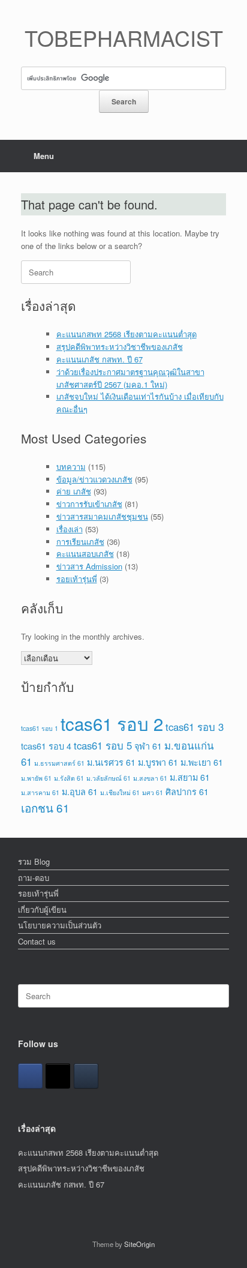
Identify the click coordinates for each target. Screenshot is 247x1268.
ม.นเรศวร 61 (111, 762)
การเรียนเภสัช (80, 541)
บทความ (71, 466)
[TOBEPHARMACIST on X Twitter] (58, 1076)
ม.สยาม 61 (190, 777)
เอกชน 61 (45, 807)
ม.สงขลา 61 (150, 778)
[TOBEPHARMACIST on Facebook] (30, 1076)
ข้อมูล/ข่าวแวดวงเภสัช (94, 479)
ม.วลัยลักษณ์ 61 (108, 778)
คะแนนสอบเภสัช (85, 553)
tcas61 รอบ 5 (103, 745)
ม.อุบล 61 (80, 791)
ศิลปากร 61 (187, 791)
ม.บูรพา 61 (158, 762)
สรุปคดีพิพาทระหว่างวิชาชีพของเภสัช (119, 346)
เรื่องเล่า (69, 529)
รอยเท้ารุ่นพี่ (76, 578)
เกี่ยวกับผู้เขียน (42, 909)
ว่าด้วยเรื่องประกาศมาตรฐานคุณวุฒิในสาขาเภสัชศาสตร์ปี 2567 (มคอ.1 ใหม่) (130, 378)
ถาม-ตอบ (33, 877)
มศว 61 (152, 792)
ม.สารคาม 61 (40, 792)
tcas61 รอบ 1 (39, 728)
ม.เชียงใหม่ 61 (120, 792)
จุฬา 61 (148, 745)
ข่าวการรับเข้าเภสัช (89, 503)
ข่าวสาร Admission (89, 566)
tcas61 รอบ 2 (112, 723)
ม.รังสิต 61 (69, 778)
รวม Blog (34, 861)
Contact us (37, 941)
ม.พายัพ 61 (36, 778)
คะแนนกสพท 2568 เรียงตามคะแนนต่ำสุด (126, 334)
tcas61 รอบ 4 (46, 745)
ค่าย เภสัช (73, 491)
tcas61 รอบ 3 (194, 727)
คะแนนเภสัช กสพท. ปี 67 (99, 359)
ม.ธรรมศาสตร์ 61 (59, 763)
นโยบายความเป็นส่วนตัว (59, 925)
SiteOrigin (139, 1244)
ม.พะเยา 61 (201, 762)
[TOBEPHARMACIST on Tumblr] (86, 1076)
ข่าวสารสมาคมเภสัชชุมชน (102, 516)
